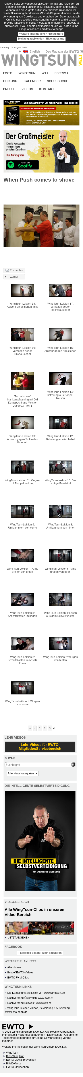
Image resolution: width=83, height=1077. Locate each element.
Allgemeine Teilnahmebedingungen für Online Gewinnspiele (40, 1036)
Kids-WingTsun (15, 1056)
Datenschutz (54, 1034)
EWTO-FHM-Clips (18, 977)
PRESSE (9, 89)
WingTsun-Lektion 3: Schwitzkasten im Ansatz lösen (22, 660)
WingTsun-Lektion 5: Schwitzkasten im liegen (22, 614)
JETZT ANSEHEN (18, 937)
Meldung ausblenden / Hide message (41, 38)
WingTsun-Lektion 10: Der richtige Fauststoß (60, 482)
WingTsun (12, 1052)
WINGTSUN (27, 73)
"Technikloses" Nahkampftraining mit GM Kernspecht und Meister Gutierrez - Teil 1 (22, 401)
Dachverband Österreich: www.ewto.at (30, 997)
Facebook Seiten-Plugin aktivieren (40, 952)
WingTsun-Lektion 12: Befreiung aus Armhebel (60, 438)
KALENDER (32, 81)
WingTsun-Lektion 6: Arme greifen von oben (60, 570)
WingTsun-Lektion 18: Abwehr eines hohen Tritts (22, 305)
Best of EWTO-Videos (20, 972)
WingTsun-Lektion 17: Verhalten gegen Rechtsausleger (60, 306)
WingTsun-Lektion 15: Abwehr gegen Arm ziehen (60, 349)
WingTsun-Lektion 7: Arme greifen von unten (22, 570)
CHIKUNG (10, 81)
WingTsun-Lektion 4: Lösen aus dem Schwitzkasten (60, 614)
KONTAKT (46, 89)
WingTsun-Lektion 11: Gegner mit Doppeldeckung (22, 482)
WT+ (45, 73)
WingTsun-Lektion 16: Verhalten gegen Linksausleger (23, 351)
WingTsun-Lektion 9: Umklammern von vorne (22, 526)
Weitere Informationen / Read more (41, 33)
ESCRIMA (61, 73)
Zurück (14, 276)
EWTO (7, 73)
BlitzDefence (13, 1063)
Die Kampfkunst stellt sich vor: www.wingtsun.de (36, 992)
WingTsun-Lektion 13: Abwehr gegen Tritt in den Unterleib (22, 439)
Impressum (8, 1034)
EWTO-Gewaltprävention (21, 1059)
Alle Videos (14, 967)
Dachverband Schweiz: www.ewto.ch (29, 1003)
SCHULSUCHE (57, 81)
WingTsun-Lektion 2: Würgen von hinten (60, 659)
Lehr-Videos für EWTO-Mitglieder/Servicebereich (40, 747)
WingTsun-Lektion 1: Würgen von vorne (22, 703)
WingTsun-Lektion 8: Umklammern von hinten (60, 526)
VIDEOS (27, 89)
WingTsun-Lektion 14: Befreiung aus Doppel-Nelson (60, 395)
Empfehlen (16, 270)
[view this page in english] (32, 52)
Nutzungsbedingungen (31, 1034)
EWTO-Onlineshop (17, 1067)
